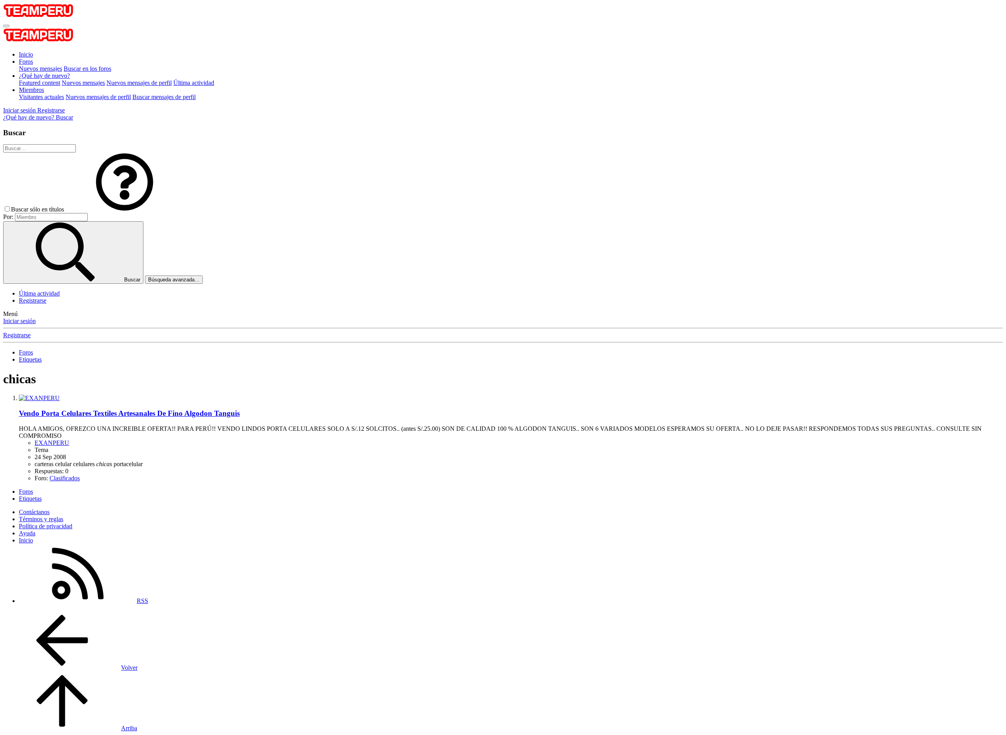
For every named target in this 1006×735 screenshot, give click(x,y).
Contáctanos (34, 512)
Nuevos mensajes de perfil (139, 82)
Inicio (26, 54)
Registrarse (32, 300)
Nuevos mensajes (40, 68)
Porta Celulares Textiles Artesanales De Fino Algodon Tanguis (129, 413)
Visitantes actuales (41, 97)
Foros (26, 61)
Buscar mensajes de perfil (164, 97)
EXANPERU (52, 442)
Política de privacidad (45, 526)
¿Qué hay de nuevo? (44, 75)
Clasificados (65, 478)
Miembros (31, 89)
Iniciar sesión (19, 321)
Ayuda (27, 533)
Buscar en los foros (87, 68)
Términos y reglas (41, 519)
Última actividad (193, 82)
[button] (125, 209)
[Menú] (6, 26)
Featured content (39, 82)
